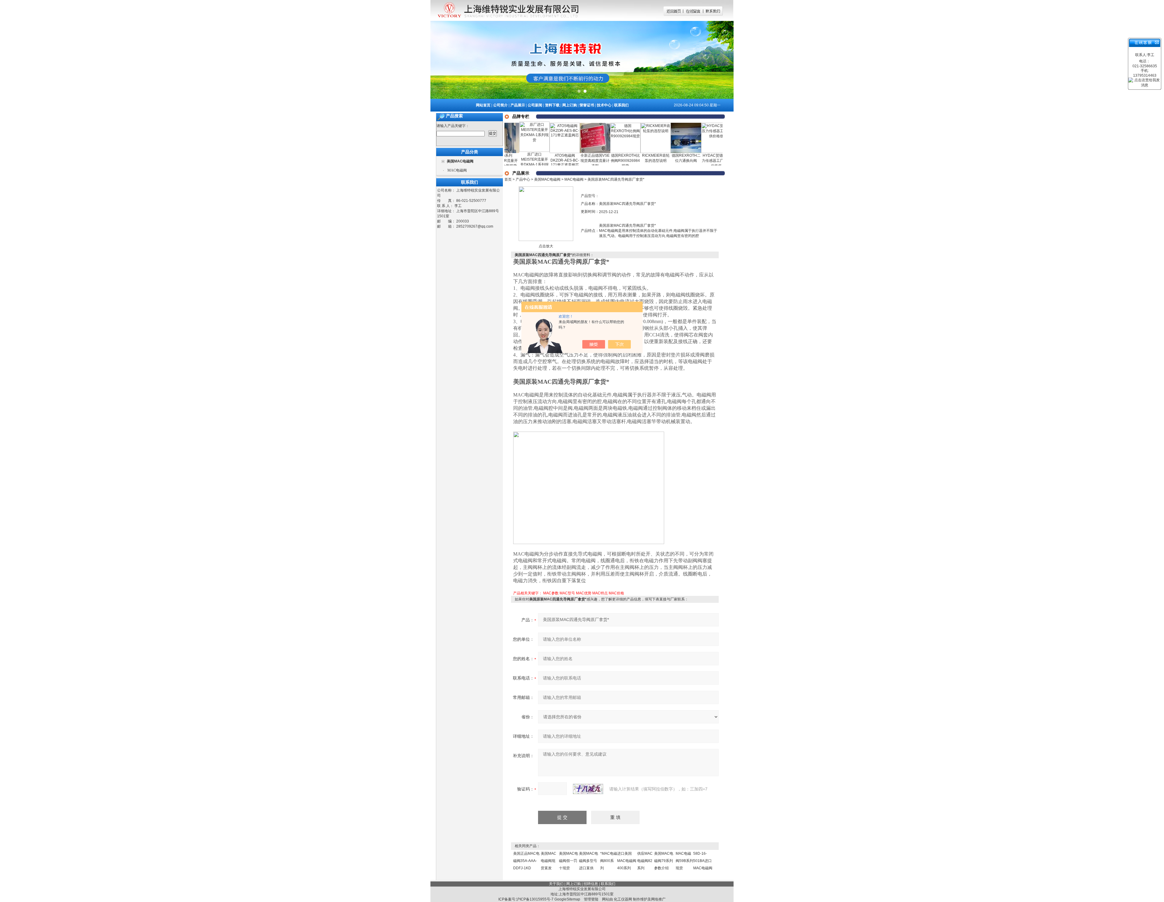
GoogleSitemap (567, 899)
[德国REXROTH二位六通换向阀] (662, 125)
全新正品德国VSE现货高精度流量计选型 (571, 160)
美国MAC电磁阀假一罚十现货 (568, 860)
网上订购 (569, 105)
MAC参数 (551, 593)
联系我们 (621, 105)
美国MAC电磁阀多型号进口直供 (588, 860)
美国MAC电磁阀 (547, 179)
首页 (508, 179)
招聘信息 (591, 884)
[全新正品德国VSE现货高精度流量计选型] (572, 125)
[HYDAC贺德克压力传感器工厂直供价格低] (693, 125)
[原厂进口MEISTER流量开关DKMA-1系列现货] (511, 124)
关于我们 (556, 884)
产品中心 (523, 179)
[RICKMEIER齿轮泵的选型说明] (632, 125)
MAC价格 (616, 593)
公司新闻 (535, 105)
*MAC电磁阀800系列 (608, 860)
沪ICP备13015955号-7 (535, 899)
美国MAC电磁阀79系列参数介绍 (663, 860)
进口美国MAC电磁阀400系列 (626, 860)
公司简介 (500, 105)
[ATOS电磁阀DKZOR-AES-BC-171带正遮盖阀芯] (541, 125)
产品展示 (517, 105)
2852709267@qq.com (474, 226)
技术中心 (604, 105)
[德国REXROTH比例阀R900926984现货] (602, 125)
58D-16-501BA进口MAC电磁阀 (702, 860)
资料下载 (552, 105)
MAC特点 (600, 593)
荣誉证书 (587, 105)
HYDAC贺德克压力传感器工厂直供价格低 (692, 160)
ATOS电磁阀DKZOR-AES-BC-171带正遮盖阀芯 (541, 160)
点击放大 (546, 246)
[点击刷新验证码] (588, 789)
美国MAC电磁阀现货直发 (548, 860)
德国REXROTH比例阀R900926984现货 (602, 160)
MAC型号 (567, 593)
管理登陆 (591, 899)
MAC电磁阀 (457, 170)
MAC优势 (583, 593)
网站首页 (483, 105)
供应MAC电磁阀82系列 (645, 860)
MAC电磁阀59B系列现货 (684, 860)
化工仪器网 (623, 899)
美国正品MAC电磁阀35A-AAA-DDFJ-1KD (526, 860)
